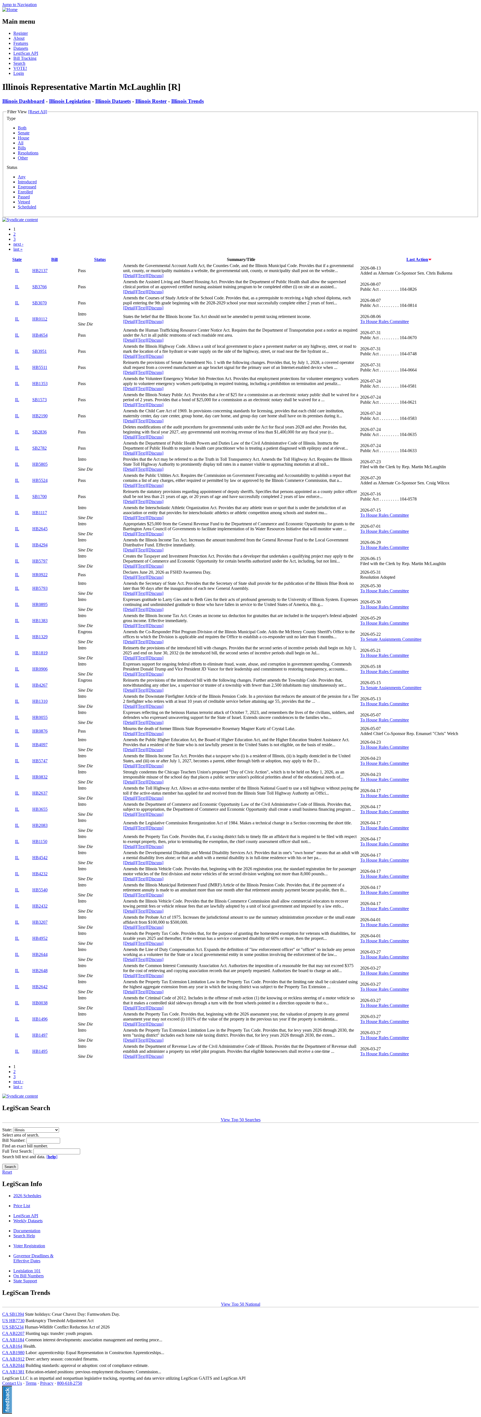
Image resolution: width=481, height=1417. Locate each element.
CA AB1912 (13, 1359)
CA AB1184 (13, 1339)
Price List (21, 1205)
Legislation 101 (27, 1270)
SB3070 (39, 302)
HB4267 (40, 685)
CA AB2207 (13, 1333)
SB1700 (39, 496)
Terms (31, 1383)
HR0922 (40, 574)
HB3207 (40, 922)
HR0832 (40, 777)
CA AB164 (12, 1346)
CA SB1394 (13, 1314)
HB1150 (39, 841)
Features (20, 43)
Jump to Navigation (19, 4)
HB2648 (40, 970)
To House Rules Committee (384, 321)
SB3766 (39, 286)
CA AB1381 (13, 1371)
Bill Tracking (24, 58)
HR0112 (39, 319)
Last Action (417, 259)
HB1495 (40, 1051)
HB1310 (40, 701)
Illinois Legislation (70, 101)
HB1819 (40, 652)
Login (18, 73)
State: (7, 1129)
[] (51, 1156)
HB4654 (40, 335)
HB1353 (40, 383)
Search (19, 63)
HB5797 (40, 561)
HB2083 (40, 825)
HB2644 (40, 954)
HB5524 (40, 480)
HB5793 (40, 588)
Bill (54, 259)
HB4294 (40, 545)
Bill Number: (14, 1140)
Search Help (24, 1235)
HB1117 (39, 512)
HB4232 (40, 873)
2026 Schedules (27, 1195)
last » (18, 249)
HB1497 (40, 1035)
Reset (7, 1172)
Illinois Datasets (113, 101)
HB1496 (40, 1019)
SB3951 (39, 351)
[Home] (10, 9)
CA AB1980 (13, 1352)
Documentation (26, 1230)
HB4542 (40, 857)
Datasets (20, 48)
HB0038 (40, 1002)
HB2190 (40, 415)
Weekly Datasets (28, 1220)
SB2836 (39, 432)
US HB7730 (13, 1320)
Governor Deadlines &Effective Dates (33, 1258)
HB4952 (40, 938)
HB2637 (40, 793)
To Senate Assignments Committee (390, 639)
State (17, 259)
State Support (25, 1280)
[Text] (141, 275)
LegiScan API (25, 53)
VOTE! (20, 68)
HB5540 (40, 890)
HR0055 (40, 717)
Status (100, 259)
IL (17, 270)
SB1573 (39, 399)
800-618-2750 (69, 1383)
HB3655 (40, 809)
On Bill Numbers (28, 1275)
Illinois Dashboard (23, 101)
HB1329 (40, 636)
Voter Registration (29, 1245)
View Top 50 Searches (241, 1119)
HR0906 (40, 669)
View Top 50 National (240, 1304)
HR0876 (40, 731)
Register (20, 33)
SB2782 (39, 448)
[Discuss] (155, 275)
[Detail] (129, 275)
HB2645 (40, 528)
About (18, 38)
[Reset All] (37, 111)
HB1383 (40, 620)
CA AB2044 (13, 1365)
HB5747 (40, 760)
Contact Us (12, 1383)
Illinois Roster (151, 101)
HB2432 (40, 906)
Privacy (46, 1383)
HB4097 (40, 744)
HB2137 (40, 270)
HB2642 (40, 986)
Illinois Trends (187, 101)
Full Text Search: (17, 1151)
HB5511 (39, 367)
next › (18, 244)
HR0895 (40, 604)
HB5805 (40, 464)
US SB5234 (13, 1327)
